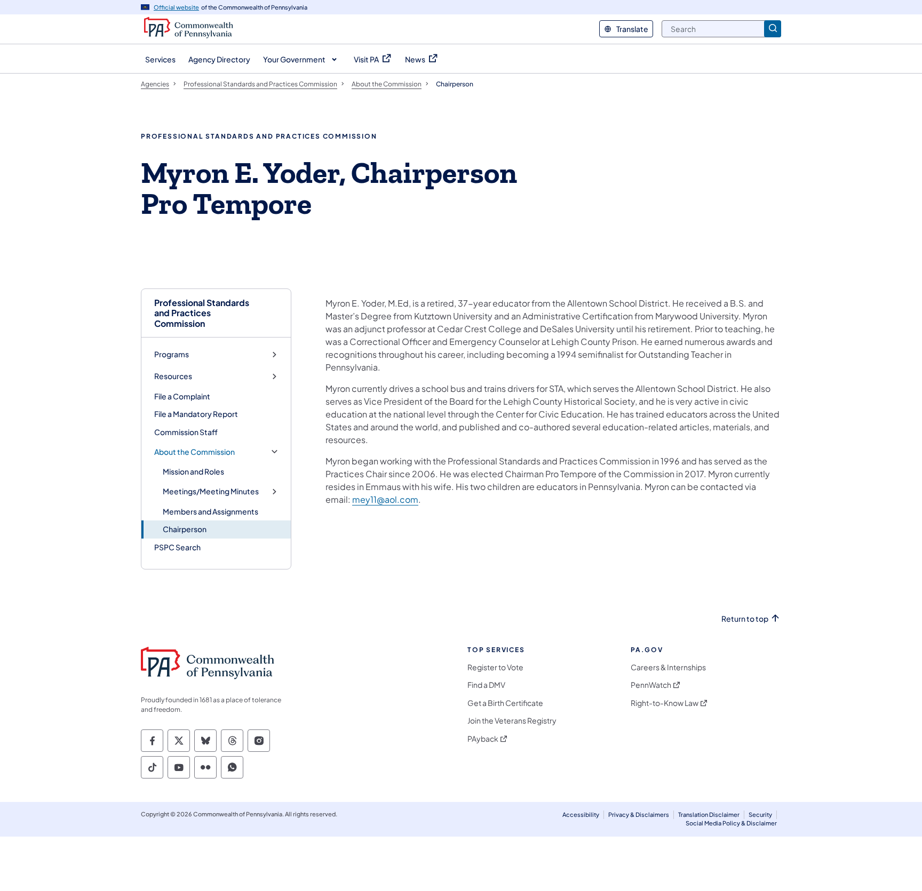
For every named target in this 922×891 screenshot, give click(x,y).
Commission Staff (186, 432)
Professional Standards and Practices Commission (201, 313)
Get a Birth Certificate (505, 703)
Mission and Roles (193, 471)
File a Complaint (182, 396)
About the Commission (194, 451)
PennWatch (651, 684)
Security (760, 814)
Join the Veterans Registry (512, 720)
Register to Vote (495, 667)
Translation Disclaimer (709, 814)
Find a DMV (486, 684)
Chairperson (184, 529)
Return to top (744, 618)
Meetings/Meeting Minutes (211, 491)
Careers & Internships (668, 667)
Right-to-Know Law (664, 703)
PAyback (482, 738)
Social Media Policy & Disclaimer (731, 823)
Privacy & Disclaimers (638, 814)
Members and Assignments (210, 511)
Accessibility (580, 814)
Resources (173, 376)
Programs (171, 354)
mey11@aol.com (385, 499)
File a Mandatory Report (196, 414)
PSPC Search (177, 547)
